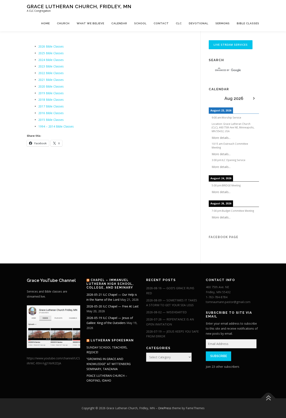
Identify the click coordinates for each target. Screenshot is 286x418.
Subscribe (218, 356)
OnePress (164, 408)
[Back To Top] (268, 398)
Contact (161, 23)
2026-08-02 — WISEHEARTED (166, 312)
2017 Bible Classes (51, 106)
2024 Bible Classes (51, 60)
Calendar (119, 23)
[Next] (254, 98)
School (140, 23)
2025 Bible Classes (51, 53)
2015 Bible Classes (51, 120)
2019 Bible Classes (51, 93)
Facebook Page (223, 237)
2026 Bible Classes (51, 46)
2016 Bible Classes (51, 113)
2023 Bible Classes (51, 66)
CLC (179, 23)
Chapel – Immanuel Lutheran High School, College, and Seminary (110, 283)
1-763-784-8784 (216, 297)
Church (63, 23)
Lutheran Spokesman (112, 340)
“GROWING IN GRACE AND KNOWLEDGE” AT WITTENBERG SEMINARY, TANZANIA (108, 364)
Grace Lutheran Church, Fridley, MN (79, 6)
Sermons (222, 23)
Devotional (198, 23)
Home (45, 23)
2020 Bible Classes (51, 86)
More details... (221, 138)
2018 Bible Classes (51, 100)
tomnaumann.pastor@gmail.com (228, 302)
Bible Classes (248, 23)
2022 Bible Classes (51, 73)
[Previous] (214, 98)
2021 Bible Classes (51, 80)
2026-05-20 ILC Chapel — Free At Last (112, 306)
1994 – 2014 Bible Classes (56, 126)
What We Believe (90, 23)
